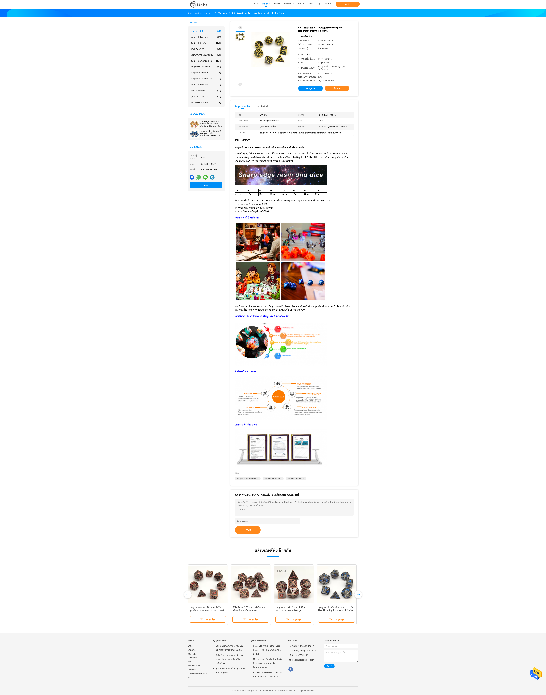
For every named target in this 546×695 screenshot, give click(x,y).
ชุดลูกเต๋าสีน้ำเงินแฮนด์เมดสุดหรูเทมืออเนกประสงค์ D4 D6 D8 (210, 133)
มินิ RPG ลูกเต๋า (206, 49)
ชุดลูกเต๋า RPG (206, 31)
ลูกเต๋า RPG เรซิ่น (258, 640)
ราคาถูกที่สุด (310, 88)
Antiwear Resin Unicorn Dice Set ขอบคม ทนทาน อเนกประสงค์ (268, 674)
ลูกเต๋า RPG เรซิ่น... (206, 37)
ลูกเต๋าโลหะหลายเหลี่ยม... (206, 61)
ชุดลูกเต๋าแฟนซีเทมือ (296, 479)
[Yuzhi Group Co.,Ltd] (198, 4)
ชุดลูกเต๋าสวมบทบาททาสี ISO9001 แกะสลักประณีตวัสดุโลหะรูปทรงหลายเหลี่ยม (292, 610)
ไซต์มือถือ (192, 670)
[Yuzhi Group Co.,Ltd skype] (212, 177)
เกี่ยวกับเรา (192, 658)
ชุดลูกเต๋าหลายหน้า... (206, 73)
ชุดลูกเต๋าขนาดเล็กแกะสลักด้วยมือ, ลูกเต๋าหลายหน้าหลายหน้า (229, 648)
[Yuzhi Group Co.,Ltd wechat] (205, 177)
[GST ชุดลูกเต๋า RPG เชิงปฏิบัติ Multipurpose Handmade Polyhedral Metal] (271, 49)
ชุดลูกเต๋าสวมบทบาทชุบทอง (247, 479)
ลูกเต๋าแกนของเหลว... (206, 85)
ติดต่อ (205, 185)
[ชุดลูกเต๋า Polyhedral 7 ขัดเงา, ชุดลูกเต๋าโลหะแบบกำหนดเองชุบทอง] (251, 584)
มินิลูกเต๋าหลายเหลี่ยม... (206, 67)
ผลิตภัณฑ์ (192, 650)
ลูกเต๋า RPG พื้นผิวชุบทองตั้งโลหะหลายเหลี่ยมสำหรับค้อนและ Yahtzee (206, 610)
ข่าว (189, 662)
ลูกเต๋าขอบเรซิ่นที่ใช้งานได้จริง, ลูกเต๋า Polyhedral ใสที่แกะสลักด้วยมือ (267, 650)
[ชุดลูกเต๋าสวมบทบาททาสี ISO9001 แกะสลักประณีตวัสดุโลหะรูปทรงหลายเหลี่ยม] (294, 584)
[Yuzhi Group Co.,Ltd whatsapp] (198, 177)
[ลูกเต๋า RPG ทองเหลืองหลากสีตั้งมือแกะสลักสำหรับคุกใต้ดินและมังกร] (194, 124)
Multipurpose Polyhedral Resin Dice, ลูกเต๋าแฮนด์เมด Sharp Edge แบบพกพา (267, 663)
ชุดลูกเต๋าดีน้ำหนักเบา (273, 479)
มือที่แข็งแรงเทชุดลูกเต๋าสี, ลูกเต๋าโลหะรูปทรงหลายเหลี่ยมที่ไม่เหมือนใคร (230, 659)
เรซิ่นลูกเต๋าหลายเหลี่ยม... (206, 55)
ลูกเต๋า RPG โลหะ (206, 43)
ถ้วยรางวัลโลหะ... (206, 91)
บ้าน (190, 646)
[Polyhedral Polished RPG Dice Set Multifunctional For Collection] (336, 584)
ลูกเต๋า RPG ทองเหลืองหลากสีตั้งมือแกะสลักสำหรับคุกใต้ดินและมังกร (211, 123)
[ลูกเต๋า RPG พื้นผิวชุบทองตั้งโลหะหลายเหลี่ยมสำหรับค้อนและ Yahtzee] (208, 584)
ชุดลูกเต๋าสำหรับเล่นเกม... (206, 79)
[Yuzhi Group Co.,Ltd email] (192, 177)
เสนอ (248, 530)
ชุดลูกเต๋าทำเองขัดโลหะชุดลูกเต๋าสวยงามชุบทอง (230, 670)
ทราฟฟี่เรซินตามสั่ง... (206, 102)
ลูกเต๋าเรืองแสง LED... (206, 96)
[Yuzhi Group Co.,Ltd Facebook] (290, 669)
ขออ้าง (348, 4)
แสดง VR (192, 654)
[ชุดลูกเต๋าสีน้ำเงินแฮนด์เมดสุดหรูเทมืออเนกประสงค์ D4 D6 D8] (194, 134)
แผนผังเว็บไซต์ (194, 666)
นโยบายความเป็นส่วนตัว (197, 676)
